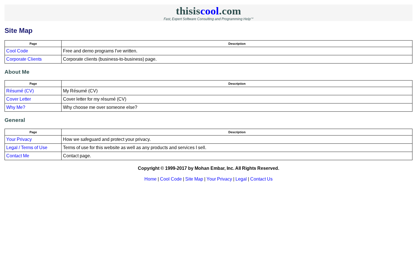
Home (150, 179)
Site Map (194, 179)
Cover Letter (18, 99)
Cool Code (17, 50)
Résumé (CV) (20, 90)
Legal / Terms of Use (26, 147)
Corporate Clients (24, 59)
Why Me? (15, 107)
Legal (241, 179)
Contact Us (261, 179)
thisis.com (208, 11)
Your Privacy (19, 139)
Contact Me (17, 155)
